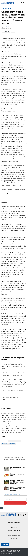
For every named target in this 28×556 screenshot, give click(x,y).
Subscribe (14, 533)
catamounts (11, 441)
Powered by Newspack (7, 553)
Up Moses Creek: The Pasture (17, 468)
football (18, 441)
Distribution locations (14, 535)
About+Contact (14, 525)
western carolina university (8, 443)
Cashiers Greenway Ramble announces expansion (17, 482)
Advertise (14, 527)
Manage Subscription (14, 530)
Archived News (7, 8)
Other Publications (14, 522)
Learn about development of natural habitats (17, 488)
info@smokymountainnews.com (13, 457)
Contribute (5, 544)
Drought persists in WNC (17, 474)
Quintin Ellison (7, 27)
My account (14, 538)
